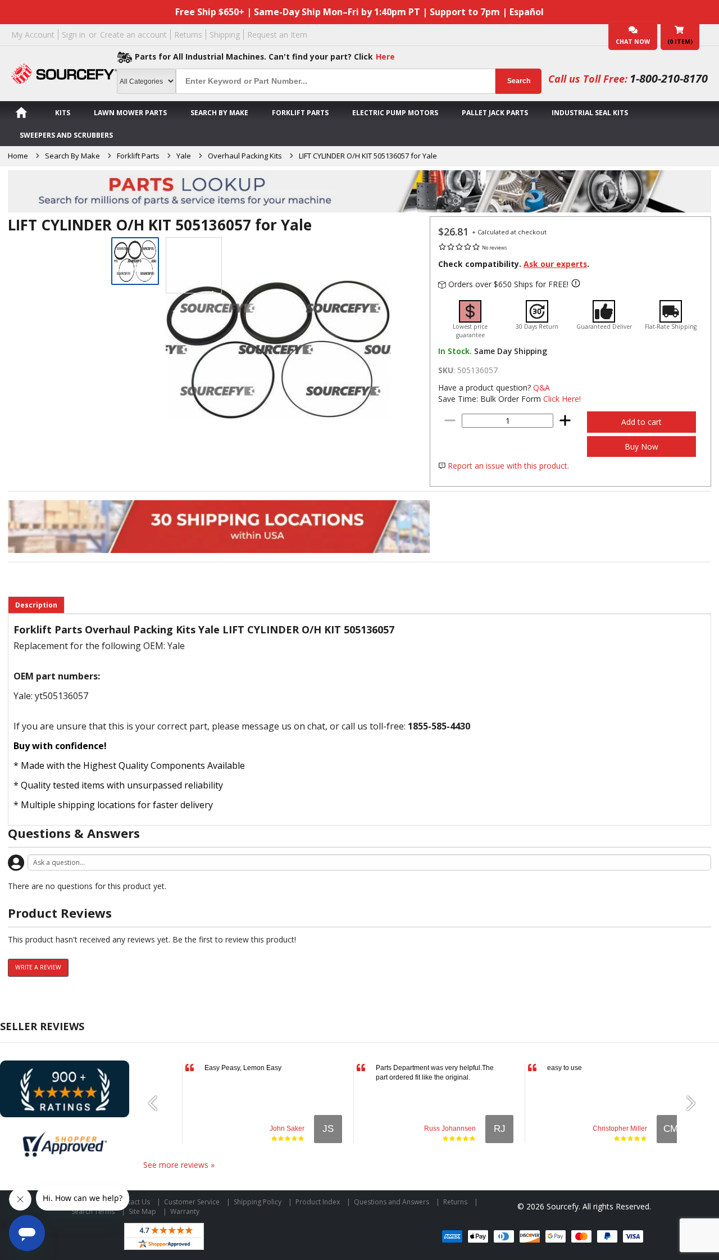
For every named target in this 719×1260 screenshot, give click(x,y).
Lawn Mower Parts (130, 112)
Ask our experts (555, 264)
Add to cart (641, 421)
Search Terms (93, 1211)
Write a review (38, 967)
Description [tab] (36, 605)
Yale (183, 156)
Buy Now (641, 446)
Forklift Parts (300, 112)
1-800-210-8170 (669, 78)
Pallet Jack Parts (495, 112)
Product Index (317, 1202)
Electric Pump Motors (395, 112)
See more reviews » (179, 1164)
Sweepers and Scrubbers (66, 135)
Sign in (73, 34)
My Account (32, 34)
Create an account (133, 34)
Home (18, 156)
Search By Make (219, 112)
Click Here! (562, 398)
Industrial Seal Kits (590, 112)
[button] (157, 1103)
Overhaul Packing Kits (245, 156)
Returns (188, 34)
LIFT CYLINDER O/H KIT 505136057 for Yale (368, 156)
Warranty (184, 1211)
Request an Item (277, 34)
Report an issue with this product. (508, 465)
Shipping (225, 34)
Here (385, 56)
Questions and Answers (391, 1202)
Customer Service (192, 1202)
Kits (62, 112)
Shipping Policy (257, 1202)
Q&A (541, 387)
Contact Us (132, 1202)
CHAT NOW (633, 42)
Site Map (142, 1211)
